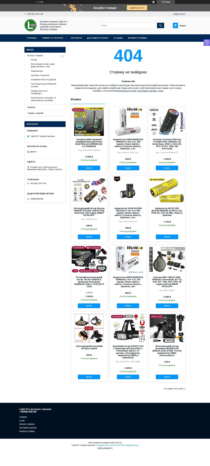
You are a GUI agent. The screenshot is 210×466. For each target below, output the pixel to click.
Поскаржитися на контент (105, 445)
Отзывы (118, 38)
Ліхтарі (34, 60)
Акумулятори (37, 71)
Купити (89, 168)
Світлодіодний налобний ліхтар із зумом (89, 347)
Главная (23, 417)
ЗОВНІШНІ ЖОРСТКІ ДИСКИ (43, 80)
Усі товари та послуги (173, 388)
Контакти (76, 38)
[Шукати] (160, 25)
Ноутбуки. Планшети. (40, 75)
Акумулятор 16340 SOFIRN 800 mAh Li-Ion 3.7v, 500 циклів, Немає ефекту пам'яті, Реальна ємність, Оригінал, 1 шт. (128, 213)
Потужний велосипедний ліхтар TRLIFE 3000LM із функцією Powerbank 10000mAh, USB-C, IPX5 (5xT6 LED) (89, 282)
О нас (22, 420)
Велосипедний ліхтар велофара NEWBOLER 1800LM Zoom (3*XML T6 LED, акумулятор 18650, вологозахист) (167, 350)
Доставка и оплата (97, 38)
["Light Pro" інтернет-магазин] (30, 30)
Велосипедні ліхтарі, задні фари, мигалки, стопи (140, 91)
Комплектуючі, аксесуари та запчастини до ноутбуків (43, 99)
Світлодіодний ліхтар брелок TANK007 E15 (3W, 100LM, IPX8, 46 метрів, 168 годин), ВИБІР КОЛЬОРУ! (89, 211)
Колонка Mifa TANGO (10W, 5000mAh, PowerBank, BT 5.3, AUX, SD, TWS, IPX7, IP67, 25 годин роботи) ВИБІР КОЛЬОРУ (167, 282)
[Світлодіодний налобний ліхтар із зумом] (89, 328)
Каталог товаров (35, 55)
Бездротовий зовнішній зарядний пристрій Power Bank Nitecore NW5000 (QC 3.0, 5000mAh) (89, 142)
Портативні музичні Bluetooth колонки (43, 85)
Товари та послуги (52, 38)
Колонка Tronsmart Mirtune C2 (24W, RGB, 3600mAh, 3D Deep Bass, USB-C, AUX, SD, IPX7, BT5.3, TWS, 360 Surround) (167, 144)
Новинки (31, 107)
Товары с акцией (35, 113)
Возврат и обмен (137, 38)
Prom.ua (118, 443)
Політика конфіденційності (128, 445)
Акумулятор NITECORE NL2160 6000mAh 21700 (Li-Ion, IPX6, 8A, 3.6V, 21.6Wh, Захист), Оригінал (167, 211)
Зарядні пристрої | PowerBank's (39, 92)
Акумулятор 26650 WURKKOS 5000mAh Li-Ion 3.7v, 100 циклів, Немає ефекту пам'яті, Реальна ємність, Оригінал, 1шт (128, 282)
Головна (32, 38)
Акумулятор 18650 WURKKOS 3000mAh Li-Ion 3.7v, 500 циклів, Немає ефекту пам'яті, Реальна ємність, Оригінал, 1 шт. (128, 144)
